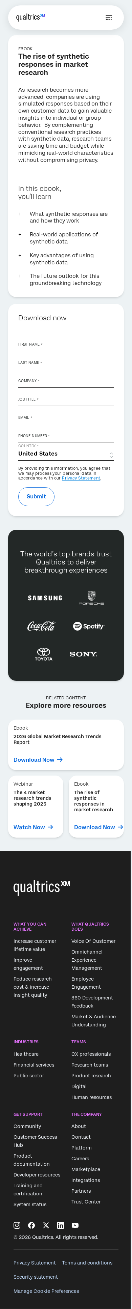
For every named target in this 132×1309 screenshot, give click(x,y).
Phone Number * (34, 436)
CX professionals (91, 1054)
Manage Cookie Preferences (46, 1291)
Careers (80, 1158)
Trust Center (86, 1201)
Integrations (85, 1180)
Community (27, 1126)
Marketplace (85, 1169)
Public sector (29, 1075)
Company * (29, 381)
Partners (81, 1191)
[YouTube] (75, 1225)
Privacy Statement (81, 478)
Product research (91, 1075)
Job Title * (28, 399)
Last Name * (30, 362)
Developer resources (37, 1174)
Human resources (91, 1097)
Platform (81, 1148)
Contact (81, 1137)
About (78, 1126)
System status (30, 1204)
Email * (25, 417)
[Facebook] (31, 1225)
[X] (46, 1225)
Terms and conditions (87, 1263)
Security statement (36, 1277)
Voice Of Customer (93, 941)
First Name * (30, 344)
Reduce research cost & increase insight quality (33, 987)
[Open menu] (109, 17)
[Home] (30, 17)
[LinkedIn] (60, 1225)
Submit (36, 496)
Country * (28, 446)
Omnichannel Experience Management (87, 960)
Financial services (34, 1065)
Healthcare (26, 1054)
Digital (79, 1086)
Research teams (89, 1065)
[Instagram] (17, 1225)
